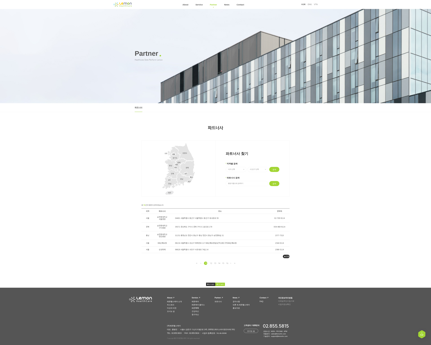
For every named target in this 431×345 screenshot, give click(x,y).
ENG (310, 4)
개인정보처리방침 (285, 298)
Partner (218, 298)
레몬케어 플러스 (198, 305)
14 (219, 263)
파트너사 (138, 108)
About (170, 298)
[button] (210, 284)
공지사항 (236, 301)
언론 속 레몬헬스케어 (241, 305)
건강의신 (195, 311)
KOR (303, 4)
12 (211, 263)
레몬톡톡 (195, 308)
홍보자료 (236, 308)
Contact (263, 298)
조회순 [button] (288, 256)
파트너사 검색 (233, 178)
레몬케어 (195, 301)
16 (227, 263)
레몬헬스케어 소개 (174, 301)
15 (223, 263)
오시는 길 (171, 311)
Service (195, 298)
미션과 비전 (171, 308)
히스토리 (170, 305)
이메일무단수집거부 (286, 301)
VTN (316, 4)
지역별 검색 (232, 164)
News (235, 298)
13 (215, 263)
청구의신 (195, 315)
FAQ (261, 301)
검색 (274, 169)
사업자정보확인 (284, 304)
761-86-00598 (221, 333)
